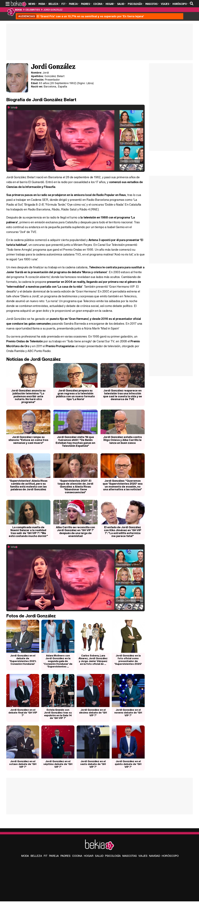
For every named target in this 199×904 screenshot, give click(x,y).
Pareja (54, 856)
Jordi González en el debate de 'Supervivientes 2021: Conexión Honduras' (22, 659)
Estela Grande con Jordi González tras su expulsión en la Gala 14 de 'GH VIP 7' (58, 714)
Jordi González (52, 9)
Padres (65, 856)
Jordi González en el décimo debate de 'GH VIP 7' (93, 712)
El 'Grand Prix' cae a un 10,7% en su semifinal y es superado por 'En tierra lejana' (81, 16)
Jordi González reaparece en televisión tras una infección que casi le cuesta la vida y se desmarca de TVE (122, 395)
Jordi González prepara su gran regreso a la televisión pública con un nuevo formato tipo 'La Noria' (75, 395)
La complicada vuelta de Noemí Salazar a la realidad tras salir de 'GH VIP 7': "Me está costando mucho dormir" (28, 531)
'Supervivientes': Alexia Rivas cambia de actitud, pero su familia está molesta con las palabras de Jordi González (28, 485)
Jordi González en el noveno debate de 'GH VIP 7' (128, 712)
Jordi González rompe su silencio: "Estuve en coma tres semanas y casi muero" (28, 440)
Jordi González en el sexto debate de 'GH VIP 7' (93, 763)
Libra (89, 83)
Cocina (77, 856)
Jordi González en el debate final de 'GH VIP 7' (22, 712)
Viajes (142, 856)
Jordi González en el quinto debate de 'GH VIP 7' (128, 763)
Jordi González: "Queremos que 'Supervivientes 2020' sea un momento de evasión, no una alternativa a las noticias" (122, 485)
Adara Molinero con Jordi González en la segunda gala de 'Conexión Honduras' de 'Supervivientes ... (57, 661)
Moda (25, 856)
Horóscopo (170, 856)
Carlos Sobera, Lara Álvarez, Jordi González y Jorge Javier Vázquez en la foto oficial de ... (93, 659)
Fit (45, 856)
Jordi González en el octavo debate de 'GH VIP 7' (22, 763)
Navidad (154, 856)
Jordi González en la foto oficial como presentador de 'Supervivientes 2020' (128, 659)
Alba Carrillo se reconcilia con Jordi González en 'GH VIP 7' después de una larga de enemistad (75, 531)
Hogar (88, 856)
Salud (99, 856)
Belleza (36, 856)
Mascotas (129, 856)
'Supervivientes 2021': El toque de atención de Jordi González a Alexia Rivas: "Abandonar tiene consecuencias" (75, 486)
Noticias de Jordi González (33, 359)
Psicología (113, 856)
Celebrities (32, 9)
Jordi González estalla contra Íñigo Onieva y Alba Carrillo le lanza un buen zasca (122, 440)
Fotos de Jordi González (31, 616)
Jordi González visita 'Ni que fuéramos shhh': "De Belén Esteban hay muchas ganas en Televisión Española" (75, 441)
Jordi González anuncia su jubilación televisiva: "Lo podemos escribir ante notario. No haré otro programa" (28, 396)
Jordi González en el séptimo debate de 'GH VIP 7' (57, 763)
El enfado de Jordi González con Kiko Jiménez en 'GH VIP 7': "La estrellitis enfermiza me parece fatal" (122, 531)
